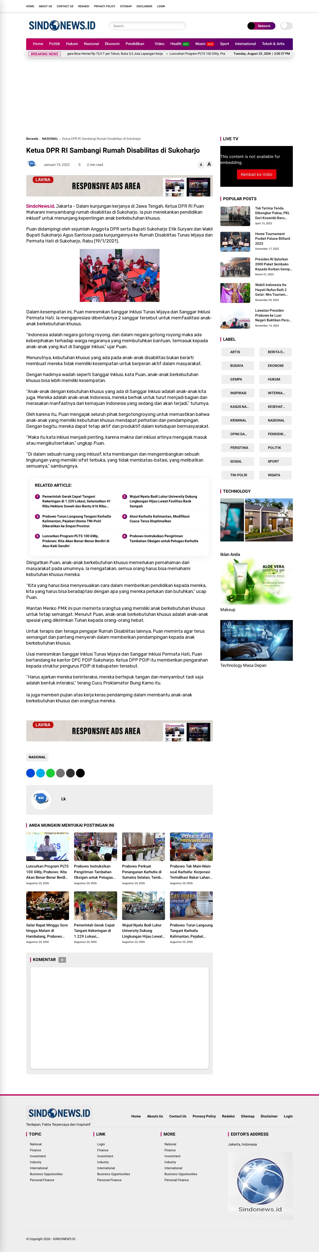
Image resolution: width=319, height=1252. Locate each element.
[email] (70, 773)
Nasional (91, 44)
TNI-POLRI (238, 475)
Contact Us (65, 6)
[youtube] (283, 6)
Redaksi (83, 6)
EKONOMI (275, 366)
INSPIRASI (238, 393)
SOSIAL (236, 461)
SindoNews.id (40, 206)
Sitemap (126, 6)
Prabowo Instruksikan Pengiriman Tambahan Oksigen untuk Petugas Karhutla (164, 538)
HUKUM (273, 379)
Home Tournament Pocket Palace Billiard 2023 (272, 238)
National (36, 1144)
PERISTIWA (239, 448)
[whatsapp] (50, 773)
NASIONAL (50, 139)
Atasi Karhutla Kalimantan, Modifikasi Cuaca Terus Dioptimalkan (160, 518)
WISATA (273, 475)
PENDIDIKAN (277, 434)
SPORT (273, 461)
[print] (60, 773)
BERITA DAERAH (279, 352)
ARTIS (235, 352)
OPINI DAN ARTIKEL (242, 434)
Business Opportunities (46, 1174)
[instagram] (275, 6)
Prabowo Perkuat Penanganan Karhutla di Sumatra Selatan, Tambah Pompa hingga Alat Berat (143, 872)
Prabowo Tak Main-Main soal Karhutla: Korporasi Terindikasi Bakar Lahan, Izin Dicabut (190, 872)
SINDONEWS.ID (64, 1239)
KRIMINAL (238, 420)
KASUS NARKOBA (242, 407)
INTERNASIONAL (279, 393)
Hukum (72, 44)
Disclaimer (144, 6)
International (245, 44)
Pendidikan (135, 44)
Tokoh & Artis (273, 44)
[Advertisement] (159, 98)
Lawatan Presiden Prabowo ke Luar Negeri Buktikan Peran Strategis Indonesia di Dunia (273, 315)
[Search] (181, 26)
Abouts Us (155, 1116)
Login (161, 6)
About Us (45, 6)
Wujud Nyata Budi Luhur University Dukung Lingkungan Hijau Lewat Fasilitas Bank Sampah (163, 501)
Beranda (32, 139)
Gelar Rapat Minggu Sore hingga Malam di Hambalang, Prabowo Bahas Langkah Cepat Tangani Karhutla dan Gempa (47, 931)
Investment (38, 1156)
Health (179, 44)
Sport (224, 44)
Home (30, 6)
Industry (35, 1162)
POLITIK (274, 448)
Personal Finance (42, 1180)
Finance (35, 1150)
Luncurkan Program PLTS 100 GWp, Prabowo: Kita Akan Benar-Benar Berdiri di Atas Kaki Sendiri (202, 53)
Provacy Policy (204, 1116)
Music (204, 44)
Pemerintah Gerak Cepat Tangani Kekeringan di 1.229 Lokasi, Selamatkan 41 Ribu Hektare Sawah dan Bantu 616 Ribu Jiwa (76, 501)
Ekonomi (112, 44)
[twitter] (268, 6)
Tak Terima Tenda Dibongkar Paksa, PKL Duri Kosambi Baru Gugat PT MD (272, 213)
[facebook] (260, 6)
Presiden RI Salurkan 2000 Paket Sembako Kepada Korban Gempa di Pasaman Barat (273, 264)
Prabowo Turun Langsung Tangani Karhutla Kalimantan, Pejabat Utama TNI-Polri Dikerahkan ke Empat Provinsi (76, 521)
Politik (54, 44)
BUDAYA (236, 366)
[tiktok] (290, 6)
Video (159, 44)
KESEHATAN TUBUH (279, 407)
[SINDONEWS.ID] (62, 31)
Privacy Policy (104, 6)
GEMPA (236, 379)
